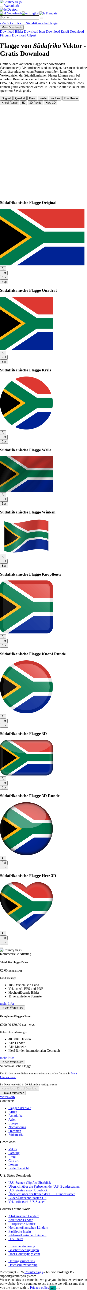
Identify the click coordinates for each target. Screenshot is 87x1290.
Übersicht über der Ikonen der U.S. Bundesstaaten (41, 1194)
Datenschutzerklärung (23, 1265)
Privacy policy (39, 1287)
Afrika (12, 1112)
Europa (13, 1123)
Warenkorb (7, 1097)
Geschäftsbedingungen (23, 1250)
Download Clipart (24, 35)
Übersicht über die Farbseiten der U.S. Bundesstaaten (44, 1186)
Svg (4, 281)
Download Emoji (57, 31)
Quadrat (20, 98)
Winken (55, 98)
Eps (4, 277)
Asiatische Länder (20, 1220)
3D (23, 102)
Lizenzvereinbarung (21, 1246)
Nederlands (14, 13)
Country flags (33, 1272)
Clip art (13, 1160)
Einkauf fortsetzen (13, 1093)
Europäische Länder (21, 1224)
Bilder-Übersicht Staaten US (27, 1198)
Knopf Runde (10, 102)
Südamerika (16, 1135)
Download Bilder (11, 31)
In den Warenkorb (12, 1007)
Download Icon (34, 31)
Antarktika (15, 1115)
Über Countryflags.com (24, 1254)
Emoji (12, 1157)
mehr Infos (7, 1003)
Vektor (12, 1149)
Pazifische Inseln (19, 1231)
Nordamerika (17, 1127)
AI (3, 268)
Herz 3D (51, 102)
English (34, 13)
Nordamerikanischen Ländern (28, 1227)
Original (6, 98)
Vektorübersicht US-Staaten (26, 1202)
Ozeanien (14, 1131)
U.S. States (15, 1239)
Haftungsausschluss (21, 1261)
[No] (58, 1288)
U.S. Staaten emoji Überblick (28, 1190)
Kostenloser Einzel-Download (19, 1088)
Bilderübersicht (18, 1168)
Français (51, 13)
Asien (12, 1119)
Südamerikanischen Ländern (27, 1235)
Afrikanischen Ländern (23, 1216)
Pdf (4, 273)
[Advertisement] (43, 150)
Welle (43, 98)
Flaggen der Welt (19, 1108)
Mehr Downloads (12, 27)
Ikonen (13, 1164)
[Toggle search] (1, 6)
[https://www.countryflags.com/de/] (11, 2)
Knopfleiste (71, 98)
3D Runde (35, 102)
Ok (52, 1287)
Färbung (14, 1153)
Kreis (32, 98)
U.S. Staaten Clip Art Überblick (29, 1182)
